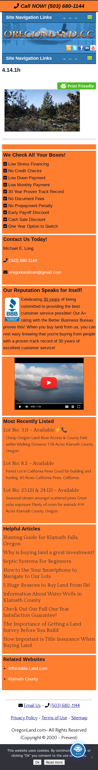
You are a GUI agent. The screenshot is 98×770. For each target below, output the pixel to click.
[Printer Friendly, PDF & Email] (76, 85)
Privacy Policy (24, 718)
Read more (54, 762)
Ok (37, 762)
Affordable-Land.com (27, 668)
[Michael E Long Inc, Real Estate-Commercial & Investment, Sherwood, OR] (12, 309)
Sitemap (79, 718)
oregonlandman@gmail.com (35, 272)
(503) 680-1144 (66, 6)
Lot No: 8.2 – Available (28, 463)
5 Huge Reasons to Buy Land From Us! (46, 585)
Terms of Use (54, 718)
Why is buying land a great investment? (48, 552)
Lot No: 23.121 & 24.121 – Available (41, 490)
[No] (91, 757)
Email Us (32, 705)
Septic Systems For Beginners (37, 561)
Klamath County (23, 679)
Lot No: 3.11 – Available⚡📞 (35, 430)
